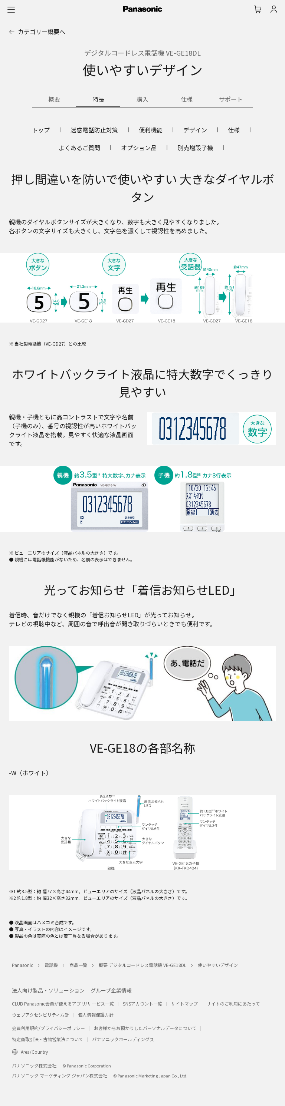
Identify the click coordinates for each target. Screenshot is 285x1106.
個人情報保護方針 (96, 1014)
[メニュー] (11, 9)
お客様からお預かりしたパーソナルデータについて (145, 1028)
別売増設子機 (195, 147)
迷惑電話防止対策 (94, 129)
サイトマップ (184, 1003)
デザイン (195, 129)
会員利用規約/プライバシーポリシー (48, 1028)
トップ (41, 129)
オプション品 (139, 147)
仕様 (234, 129)
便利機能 (151, 129)
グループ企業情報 (111, 990)
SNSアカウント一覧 (142, 1003)
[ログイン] (274, 9)
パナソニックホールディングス (123, 1039)
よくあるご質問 (79, 147)
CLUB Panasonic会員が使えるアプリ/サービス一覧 (63, 1003)
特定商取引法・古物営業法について (47, 1039)
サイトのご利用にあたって (233, 1003)
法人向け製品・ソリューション (48, 990)
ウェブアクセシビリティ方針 (40, 1014)
